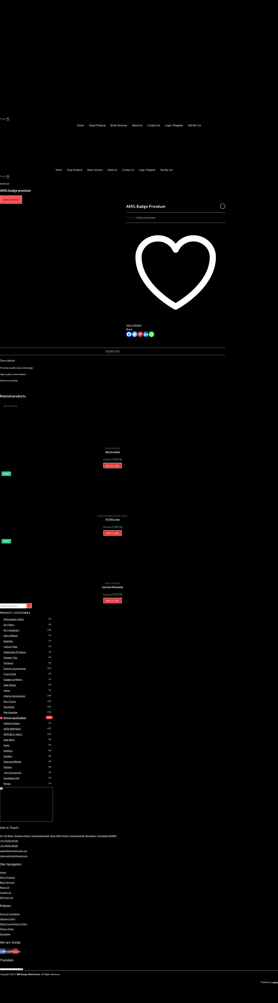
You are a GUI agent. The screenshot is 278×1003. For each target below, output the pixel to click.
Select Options (11, 199)
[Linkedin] (146, 334)
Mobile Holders (12, 723)
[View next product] (222, 206)
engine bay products (15, 652)
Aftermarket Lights (14, 619)
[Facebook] (129, 334)
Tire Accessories (12, 772)
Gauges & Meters (13, 679)
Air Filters (9, 624)
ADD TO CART (112, 465)
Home (80, 125)
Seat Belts (9, 739)
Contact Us (153, 125)
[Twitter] (134, 334)
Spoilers (8, 756)
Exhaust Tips (10, 657)
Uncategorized (11, 778)
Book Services (119, 125)
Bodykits (8, 641)
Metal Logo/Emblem (146, 217)
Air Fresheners (11, 630)
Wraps (7, 783)
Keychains (9, 706)
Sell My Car (194, 125)
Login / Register (174, 125)
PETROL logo (113, 519)
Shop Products (97, 125)
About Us (137, 125)
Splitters (8, 750)
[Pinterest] (140, 334)
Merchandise (10, 712)
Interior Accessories (14, 695)
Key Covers (10, 701)
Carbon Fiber (11, 646)
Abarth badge (112, 452)
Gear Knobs (10, 684)
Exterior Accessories (15, 668)
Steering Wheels (12, 761)
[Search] (29, 605)
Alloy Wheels (11, 635)
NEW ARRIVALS (12, 728)
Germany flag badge (112, 587)
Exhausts (8, 663)
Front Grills (10, 674)
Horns (7, 690)
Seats (6, 745)
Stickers (8, 767)
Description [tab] (113, 351)
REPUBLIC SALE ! (121, 515)
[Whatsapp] (151, 334)
